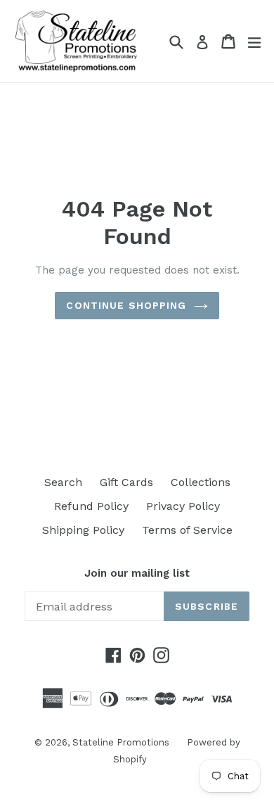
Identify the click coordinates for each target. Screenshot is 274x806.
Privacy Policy (183, 506)
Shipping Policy (83, 530)
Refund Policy (91, 506)
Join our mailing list (137, 573)
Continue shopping (126, 305)
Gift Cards (126, 482)
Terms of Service (187, 530)
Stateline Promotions (120, 742)
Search (63, 482)
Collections (200, 482)
